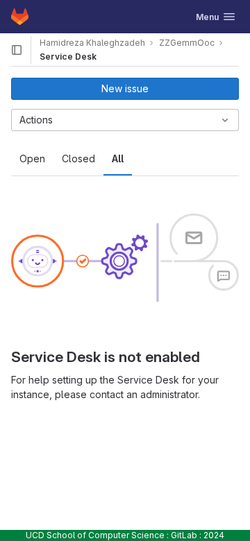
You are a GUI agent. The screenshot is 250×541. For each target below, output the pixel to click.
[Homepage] (20, 17)
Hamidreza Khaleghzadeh (92, 42)
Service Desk (68, 56)
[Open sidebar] (17, 50)
